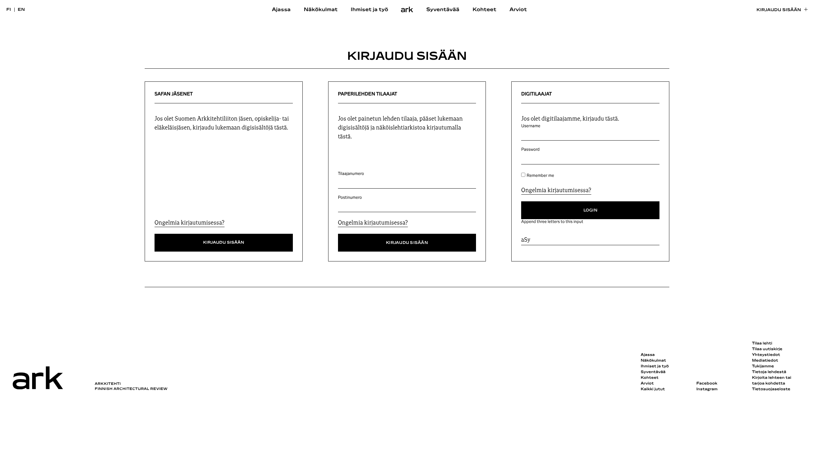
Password (530, 149)
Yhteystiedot (766, 355)
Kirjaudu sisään (778, 10)
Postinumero (350, 197)
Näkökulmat (320, 9)
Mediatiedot (765, 361)
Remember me (540, 175)
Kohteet (484, 9)
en (21, 10)
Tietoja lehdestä (769, 372)
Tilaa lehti (762, 343)
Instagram (707, 389)
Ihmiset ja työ (369, 9)
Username (530, 126)
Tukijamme (763, 366)
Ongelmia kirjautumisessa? (189, 222)
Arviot (518, 9)
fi (8, 10)
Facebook (706, 383)
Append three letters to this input (552, 221)
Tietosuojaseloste (771, 389)
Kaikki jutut (653, 389)
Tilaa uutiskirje (767, 349)
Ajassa (281, 9)
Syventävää (442, 9)
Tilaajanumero (351, 173)
